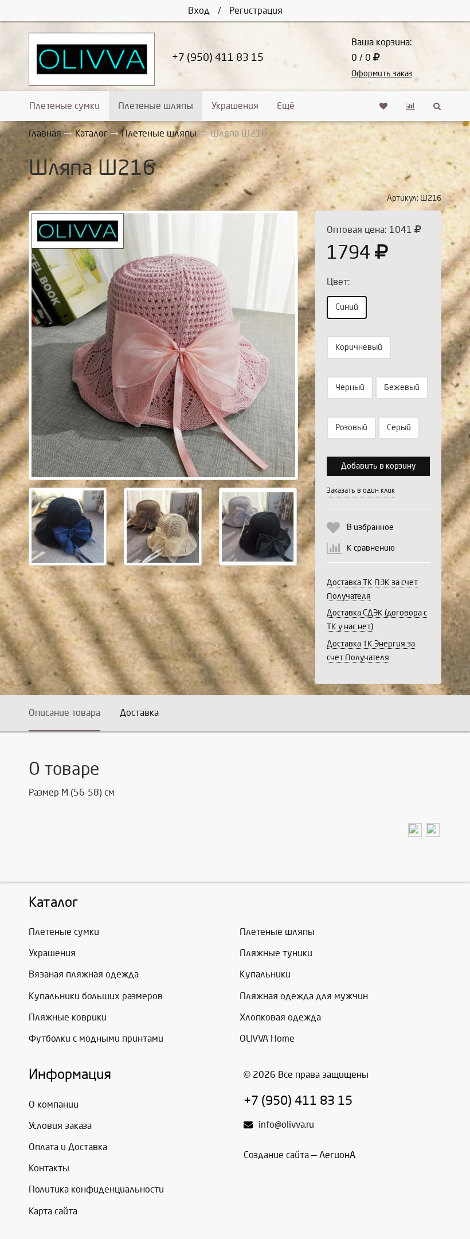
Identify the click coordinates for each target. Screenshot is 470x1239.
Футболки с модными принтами (96, 1038)
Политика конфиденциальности (96, 1189)
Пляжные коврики (68, 1017)
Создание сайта (276, 1155)
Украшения (234, 106)
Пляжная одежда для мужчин (304, 996)
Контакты (49, 1168)
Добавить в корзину (378, 466)
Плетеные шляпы (155, 106)
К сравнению (371, 548)
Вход (199, 10)
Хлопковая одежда (280, 1017)
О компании (54, 1104)
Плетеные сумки (64, 106)
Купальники (265, 974)
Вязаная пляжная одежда (84, 974)
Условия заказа (60, 1126)
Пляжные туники (276, 953)
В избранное (370, 527)
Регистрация (256, 10)
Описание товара (64, 713)
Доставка (139, 713)
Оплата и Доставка (68, 1147)
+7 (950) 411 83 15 (218, 57)
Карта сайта (53, 1211)
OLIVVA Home (267, 1038)
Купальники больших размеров (96, 996)
